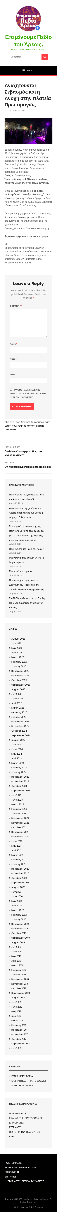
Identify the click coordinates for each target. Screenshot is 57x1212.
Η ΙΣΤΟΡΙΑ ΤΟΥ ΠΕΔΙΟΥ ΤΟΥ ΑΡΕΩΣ (24, 1181)
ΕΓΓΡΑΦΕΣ (15, 1127)
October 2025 (19, 680)
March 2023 (17, 804)
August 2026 (18, 638)
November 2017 (20, 1034)
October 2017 (18, 1039)
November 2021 (19, 836)
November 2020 (20, 873)
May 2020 (16, 901)
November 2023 (20, 781)
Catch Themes (35, 1207)
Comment (16, 306)
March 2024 (17, 763)
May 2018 (16, 1011)
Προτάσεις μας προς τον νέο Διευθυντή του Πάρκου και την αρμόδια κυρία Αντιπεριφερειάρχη (26, 585)
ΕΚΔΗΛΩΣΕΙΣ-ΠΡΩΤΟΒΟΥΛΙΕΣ (25, 1118)
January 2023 (18, 813)
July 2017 (16, 1048)
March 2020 (17, 910)
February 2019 (18, 970)
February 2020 (19, 914)
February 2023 (19, 809)
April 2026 (16, 652)
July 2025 (16, 694)
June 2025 (17, 698)
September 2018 (20, 993)
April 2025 (16, 703)
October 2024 (19, 730)
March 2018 (17, 1020)
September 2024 (20, 735)
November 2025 (20, 675)
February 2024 (19, 767)
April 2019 (16, 960)
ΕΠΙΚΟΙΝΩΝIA (16, 1122)
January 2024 (18, 772)
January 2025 (18, 717)
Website (14, 374)
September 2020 (20, 882)
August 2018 (18, 997)
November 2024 (20, 726)
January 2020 (18, 919)
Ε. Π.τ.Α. (8, 110)
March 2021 (17, 855)
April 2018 (16, 1016)
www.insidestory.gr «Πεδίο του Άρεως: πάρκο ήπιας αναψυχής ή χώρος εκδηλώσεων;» (26, 512)
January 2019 (18, 974)
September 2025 (20, 684)
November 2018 (20, 983)
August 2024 (18, 740)
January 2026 (18, 666)
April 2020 (16, 905)
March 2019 (17, 965)
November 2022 (20, 822)
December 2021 (20, 832)
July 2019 (16, 947)
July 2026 (16, 643)
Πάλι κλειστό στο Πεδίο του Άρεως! (26, 548)
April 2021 (16, 850)
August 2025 (18, 689)
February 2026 (19, 661)
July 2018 (16, 1002)
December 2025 (20, 671)
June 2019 (16, 951)
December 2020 (20, 868)
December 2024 (20, 721)
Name (13, 343)
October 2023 (19, 786)
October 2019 (18, 933)
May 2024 (16, 753)
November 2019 (20, 928)
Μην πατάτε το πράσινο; (21, 571)
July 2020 (16, 891)
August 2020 (18, 887)
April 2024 (16, 758)
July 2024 (16, 744)
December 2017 (20, 1029)
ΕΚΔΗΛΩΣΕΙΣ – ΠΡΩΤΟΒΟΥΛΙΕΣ (28, 1080)
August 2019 (18, 942)
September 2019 (20, 937)
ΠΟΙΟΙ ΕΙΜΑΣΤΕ (17, 1113)
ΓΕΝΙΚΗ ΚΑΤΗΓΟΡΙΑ (22, 1076)
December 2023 (20, 776)
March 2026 (17, 657)
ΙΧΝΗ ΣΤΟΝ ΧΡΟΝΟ (22, 1085)
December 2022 (20, 818)
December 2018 (20, 979)
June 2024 (17, 749)
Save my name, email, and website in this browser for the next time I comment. (28, 393)
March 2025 (17, 707)
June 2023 (17, 799)
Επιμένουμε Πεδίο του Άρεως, (28, 40)
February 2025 (19, 712)
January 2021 (18, 864)
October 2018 (18, 988)
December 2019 (20, 924)
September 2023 (20, 790)
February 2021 (18, 859)
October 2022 (19, 827)
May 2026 (16, 648)
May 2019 (16, 956)
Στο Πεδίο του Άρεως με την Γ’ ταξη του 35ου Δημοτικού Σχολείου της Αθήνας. (27, 603)
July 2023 (16, 795)
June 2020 (17, 896)
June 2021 (16, 841)
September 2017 (20, 1043)
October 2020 (19, 878)
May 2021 (16, 845)
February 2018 (18, 1025)
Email (13, 359)
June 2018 (16, 1006)
